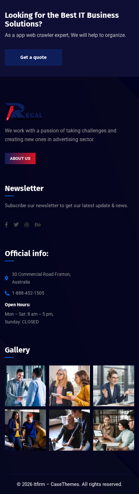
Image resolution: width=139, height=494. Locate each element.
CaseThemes (65, 484)
